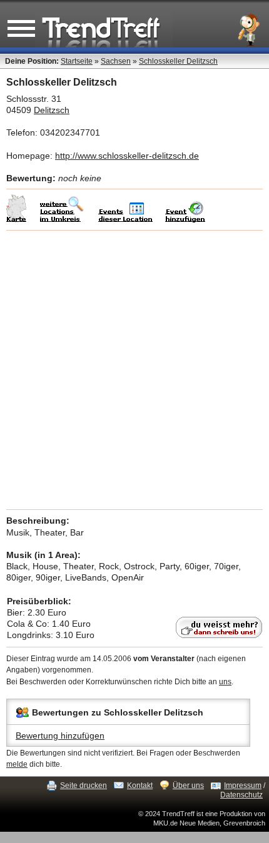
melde (17, 764)
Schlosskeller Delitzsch (178, 61)
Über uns (188, 785)
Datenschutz (241, 795)
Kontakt (140, 785)
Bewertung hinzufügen (60, 736)
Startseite (77, 61)
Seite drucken (83, 785)
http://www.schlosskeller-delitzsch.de (127, 156)
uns (225, 681)
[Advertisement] (134, 370)
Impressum (242, 785)
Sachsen (116, 61)
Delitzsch (51, 110)
